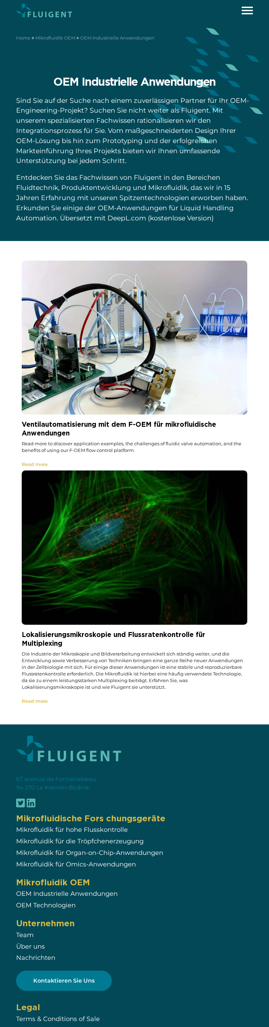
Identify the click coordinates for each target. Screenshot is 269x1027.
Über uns (30, 946)
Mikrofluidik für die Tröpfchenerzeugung (80, 841)
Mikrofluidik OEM (55, 38)
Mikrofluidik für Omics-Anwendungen (76, 864)
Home (23, 38)
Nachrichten (35, 957)
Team (25, 935)
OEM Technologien (46, 905)
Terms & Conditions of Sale (58, 1018)
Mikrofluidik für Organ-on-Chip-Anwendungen (89, 852)
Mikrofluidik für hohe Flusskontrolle (72, 829)
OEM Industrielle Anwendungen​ (67, 893)
